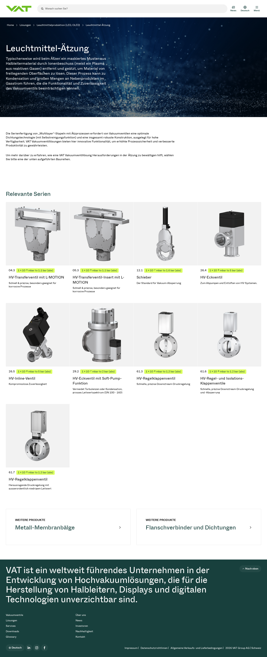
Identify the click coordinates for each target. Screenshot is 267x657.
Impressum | (132, 648)
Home (10, 25)
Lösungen (25, 25)
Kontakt (80, 636)
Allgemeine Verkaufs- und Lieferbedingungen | (197, 648)
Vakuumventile (14, 615)
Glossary (11, 636)
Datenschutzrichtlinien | (155, 648)
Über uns (81, 615)
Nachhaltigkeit (84, 631)
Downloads (12, 631)
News (79, 620)
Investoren (82, 625)
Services (11, 625)
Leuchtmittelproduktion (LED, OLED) (58, 25)
